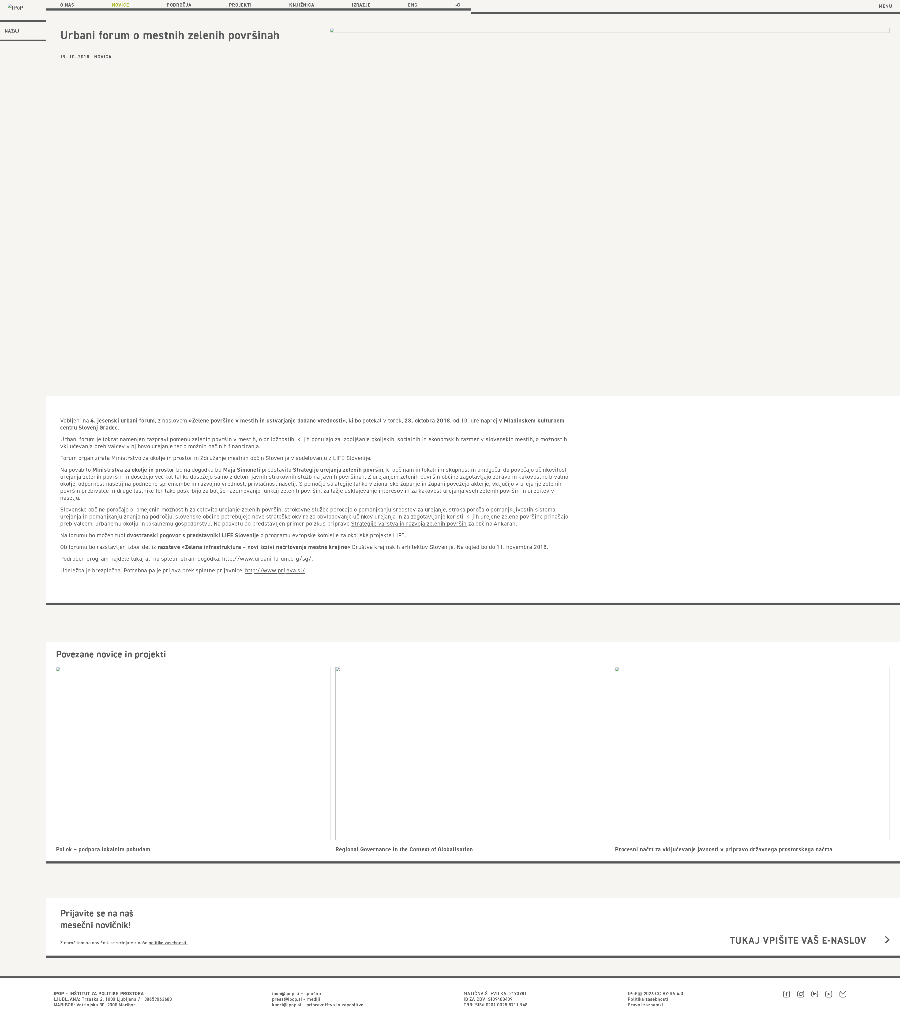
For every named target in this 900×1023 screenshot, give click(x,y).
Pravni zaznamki (645, 1005)
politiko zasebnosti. (168, 942)
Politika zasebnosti (648, 999)
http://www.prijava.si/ (275, 570)
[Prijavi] (887, 940)
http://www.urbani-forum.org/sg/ (266, 558)
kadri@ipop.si (286, 1005)
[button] (457, 5)
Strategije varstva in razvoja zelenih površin (409, 523)
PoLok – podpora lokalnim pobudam (103, 849)
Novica (103, 57)
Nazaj (12, 31)
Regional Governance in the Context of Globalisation (404, 849)
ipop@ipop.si (285, 993)
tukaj (137, 558)
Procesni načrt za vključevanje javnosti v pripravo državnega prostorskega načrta (723, 849)
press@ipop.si (287, 999)
